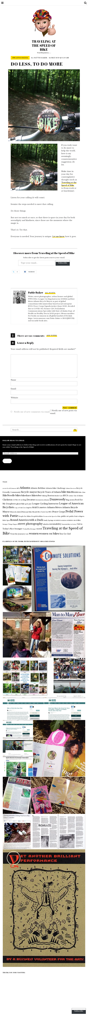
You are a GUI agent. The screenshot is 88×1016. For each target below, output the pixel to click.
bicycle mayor (29, 492)
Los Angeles (27, 507)
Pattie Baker (40, 58)
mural (19, 512)
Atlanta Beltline (37, 488)
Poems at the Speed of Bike (52, 516)
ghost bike (20, 504)
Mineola (13, 512)
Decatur (31, 499)
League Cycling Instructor (45, 503)
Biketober (37, 495)
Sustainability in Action (69, 524)
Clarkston (7, 500)
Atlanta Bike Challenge (56, 488)
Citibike (70, 496)
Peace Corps (58, 511)
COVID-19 (16, 500)
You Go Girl (65, 534)
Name (13, 380)
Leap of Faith (18, 507)
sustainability (55, 524)
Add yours (52, 335)
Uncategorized (20, 58)
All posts (50, 293)
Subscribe (62, 263)
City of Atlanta (78, 496)
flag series (70, 500)
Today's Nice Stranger (12, 529)
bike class (81, 492)
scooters (57, 520)
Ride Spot (6, 520)
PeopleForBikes (37, 516)
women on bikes (49, 533)
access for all (7, 488)
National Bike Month (29, 512)
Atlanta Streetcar (71, 488)
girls (26, 504)
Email (13, 389)
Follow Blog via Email (13, 440)
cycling (23, 500)
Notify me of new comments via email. (32, 412)
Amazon (13, 488)
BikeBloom (72, 492)
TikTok (79, 524)
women (34, 533)
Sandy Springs (48, 520)
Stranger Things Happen (10, 524)
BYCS (65, 495)
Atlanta (25, 488)
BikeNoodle (9, 495)
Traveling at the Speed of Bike (44, 45)
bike (63, 491)
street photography (30, 523)
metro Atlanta (47, 507)
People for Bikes (25, 516)
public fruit (73, 516)
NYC (50, 512)
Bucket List (58, 496)
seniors (64, 520)
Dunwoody (58, 499)
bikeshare (26, 495)
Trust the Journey (17, 534)
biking (44, 496)
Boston (50, 495)
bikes (18, 495)
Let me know (58, 236)
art (18, 488)
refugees (81, 516)
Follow (7, 461)
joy (30, 504)
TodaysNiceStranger (29, 529)
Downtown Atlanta (42, 500)
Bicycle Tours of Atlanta (49, 492)
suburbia (46, 524)
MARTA (35, 507)
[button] (17, 554)
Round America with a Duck (26, 520)
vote (27, 534)
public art (65, 516)
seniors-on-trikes (74, 520)
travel (39, 529)
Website (14, 398)
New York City (43, 512)
